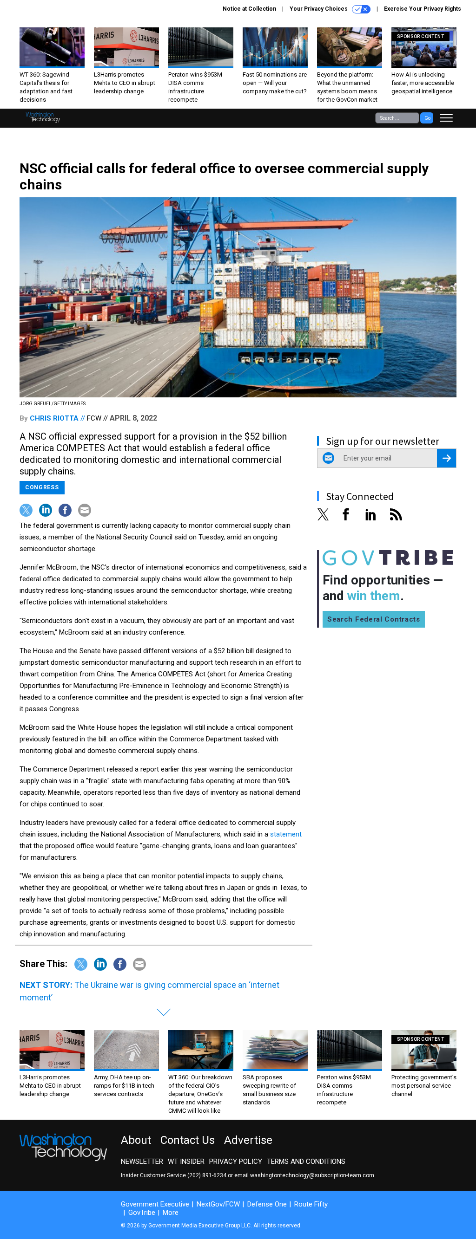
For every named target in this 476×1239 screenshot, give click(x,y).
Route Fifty (311, 1204)
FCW (94, 418)
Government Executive (155, 1204)
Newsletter (142, 1161)
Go (427, 118)
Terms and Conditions (306, 1161)
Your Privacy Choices (319, 9)
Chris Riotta (54, 418)
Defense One (267, 1204)
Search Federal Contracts (373, 619)
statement (286, 834)
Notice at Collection (249, 9)
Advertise (248, 1140)
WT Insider (186, 1161)
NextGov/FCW (218, 1204)
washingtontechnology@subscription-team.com (312, 1175)
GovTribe (141, 1212)
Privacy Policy (235, 1161)
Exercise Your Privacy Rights (422, 9)
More (170, 1212)
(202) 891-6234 (206, 1175)
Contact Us (187, 1140)
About (136, 1140)
